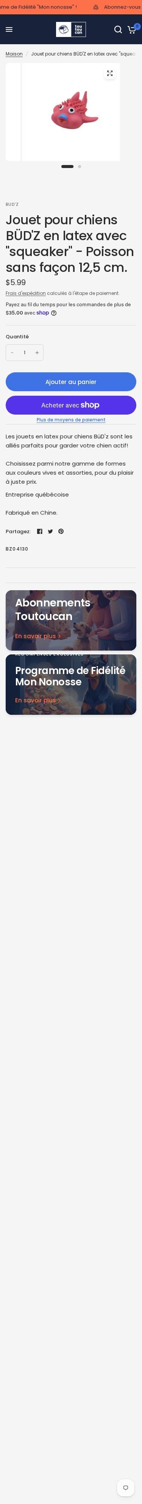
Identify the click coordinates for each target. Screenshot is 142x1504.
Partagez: (18, 531)
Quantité (17, 336)
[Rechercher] (118, 29)
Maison (14, 54)
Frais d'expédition (26, 293)
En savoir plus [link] (35, 636)
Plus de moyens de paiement (71, 420)
